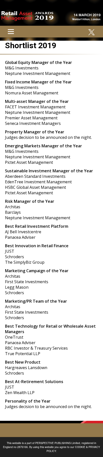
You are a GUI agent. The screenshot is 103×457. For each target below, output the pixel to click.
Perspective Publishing (53, 443)
